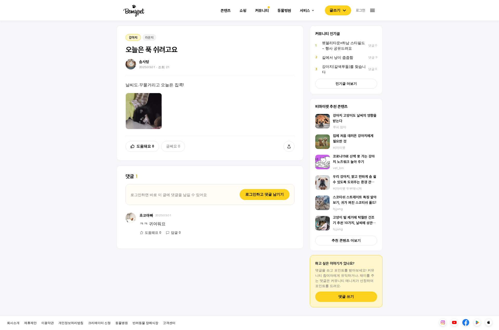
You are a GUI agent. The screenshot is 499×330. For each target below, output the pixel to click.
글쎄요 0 (173, 146)
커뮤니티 (262, 10)
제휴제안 (30, 322)
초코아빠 (146, 215)
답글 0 (176, 233)
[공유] (289, 146)
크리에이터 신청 (99, 322)
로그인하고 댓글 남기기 (264, 194)
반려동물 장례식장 (145, 322)
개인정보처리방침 (70, 322)
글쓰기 (335, 10)
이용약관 (47, 322)
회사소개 (13, 322)
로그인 (360, 10)
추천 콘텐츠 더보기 (346, 240)
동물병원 (284, 10)
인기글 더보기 (346, 84)
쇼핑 (243, 10)
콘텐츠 (226, 10)
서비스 (305, 10)
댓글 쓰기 (346, 297)
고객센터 (169, 322)
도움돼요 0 (145, 146)
